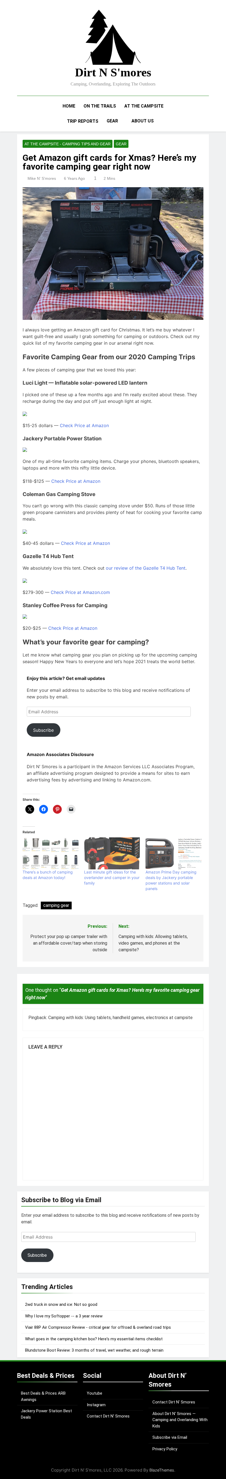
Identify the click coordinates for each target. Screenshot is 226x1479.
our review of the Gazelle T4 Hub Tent (145, 568)
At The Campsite (143, 106)
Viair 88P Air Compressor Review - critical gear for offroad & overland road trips (98, 1327)
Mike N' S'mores (42, 178)
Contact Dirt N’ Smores (108, 1416)
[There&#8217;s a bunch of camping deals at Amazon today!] (51, 853)
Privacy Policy (164, 1448)
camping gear (56, 905)
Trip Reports (82, 121)
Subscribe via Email (169, 1437)
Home (69, 106)
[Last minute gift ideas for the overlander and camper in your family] (112, 853)
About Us (142, 121)
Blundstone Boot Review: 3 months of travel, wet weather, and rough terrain (94, 1350)
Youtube (94, 1393)
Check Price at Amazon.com (80, 592)
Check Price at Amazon (84, 425)
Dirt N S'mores (113, 72)
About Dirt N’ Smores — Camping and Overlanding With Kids (180, 1420)
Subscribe (43, 730)
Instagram (96, 1404)
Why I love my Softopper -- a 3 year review (64, 1316)
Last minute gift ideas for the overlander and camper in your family (111, 877)
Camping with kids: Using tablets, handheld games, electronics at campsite (120, 1017)
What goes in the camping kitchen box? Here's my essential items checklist (94, 1338)
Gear (112, 121)
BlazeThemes (161, 1470)
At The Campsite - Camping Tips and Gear (68, 144)
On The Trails (100, 106)
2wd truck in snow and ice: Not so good (61, 1304)
